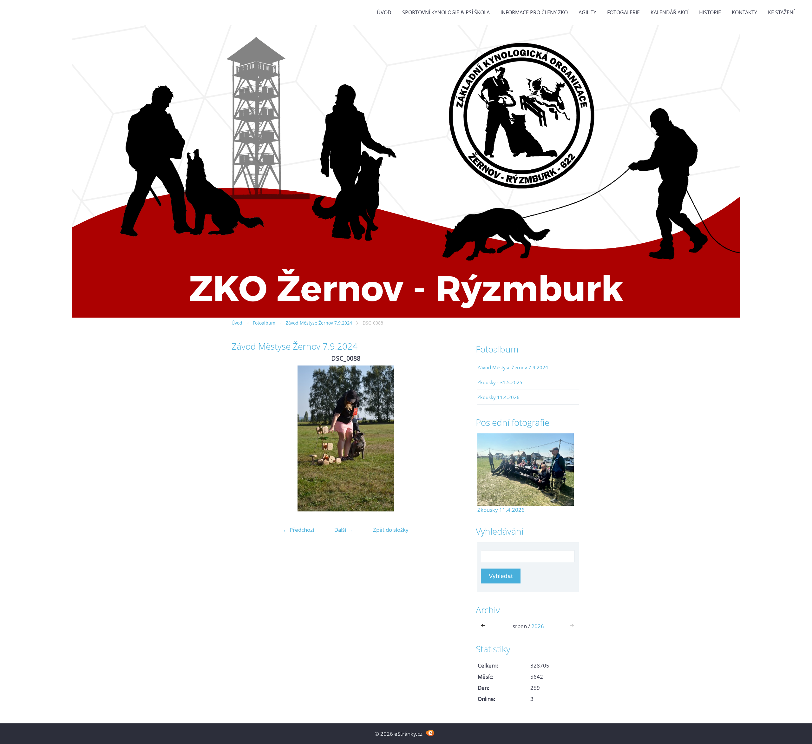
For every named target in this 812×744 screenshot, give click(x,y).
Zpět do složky (391, 529)
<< (484, 626)
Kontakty (744, 12)
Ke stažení (781, 12)
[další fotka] (449, 438)
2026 (537, 626)
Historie (710, 12)
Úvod (384, 12)
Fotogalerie (623, 12)
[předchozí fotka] (242, 438)
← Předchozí (298, 529)
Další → (343, 529)
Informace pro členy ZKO (534, 12)
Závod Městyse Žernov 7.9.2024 (319, 323)
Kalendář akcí (669, 12)
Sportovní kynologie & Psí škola (446, 12)
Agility (587, 12)
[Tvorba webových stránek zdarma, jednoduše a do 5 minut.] (430, 733)
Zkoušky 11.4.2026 (498, 397)
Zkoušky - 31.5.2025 (499, 382)
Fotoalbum (264, 323)
